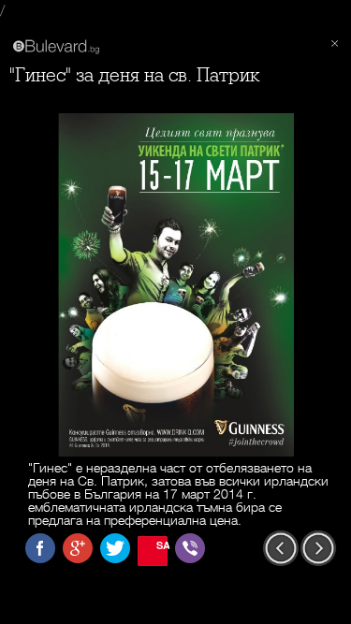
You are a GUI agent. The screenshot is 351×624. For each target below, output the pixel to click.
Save (162, 545)
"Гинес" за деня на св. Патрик (134, 75)
